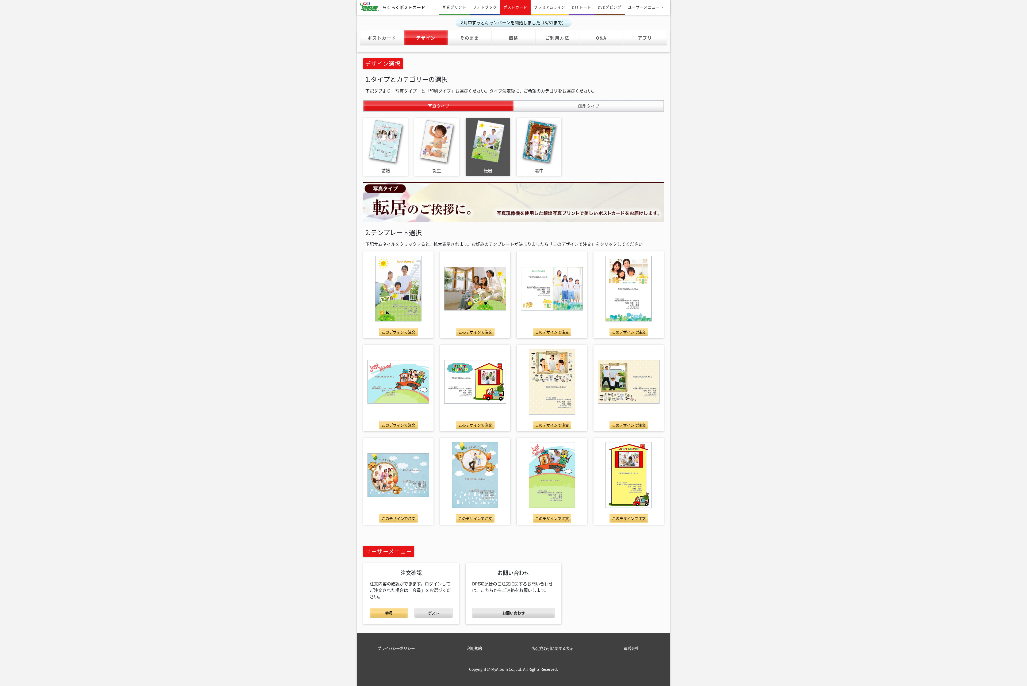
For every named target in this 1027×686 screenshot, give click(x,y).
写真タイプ (449, 105)
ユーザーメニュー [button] (644, 7)
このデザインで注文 (398, 332)
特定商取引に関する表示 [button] (552, 648)
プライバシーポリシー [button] (396, 648)
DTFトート (581, 7)
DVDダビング (610, 7)
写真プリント (454, 7)
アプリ (645, 38)
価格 (513, 38)
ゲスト (433, 613)
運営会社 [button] (631, 648)
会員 (389, 613)
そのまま (469, 38)
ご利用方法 (557, 38)
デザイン (431, 37)
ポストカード (517, 7)
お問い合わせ (513, 613)
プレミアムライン (549, 7)
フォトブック (485, 7)
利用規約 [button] (474, 648)
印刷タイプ (588, 106)
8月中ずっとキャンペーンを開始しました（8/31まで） (513, 22)
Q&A (601, 38)
